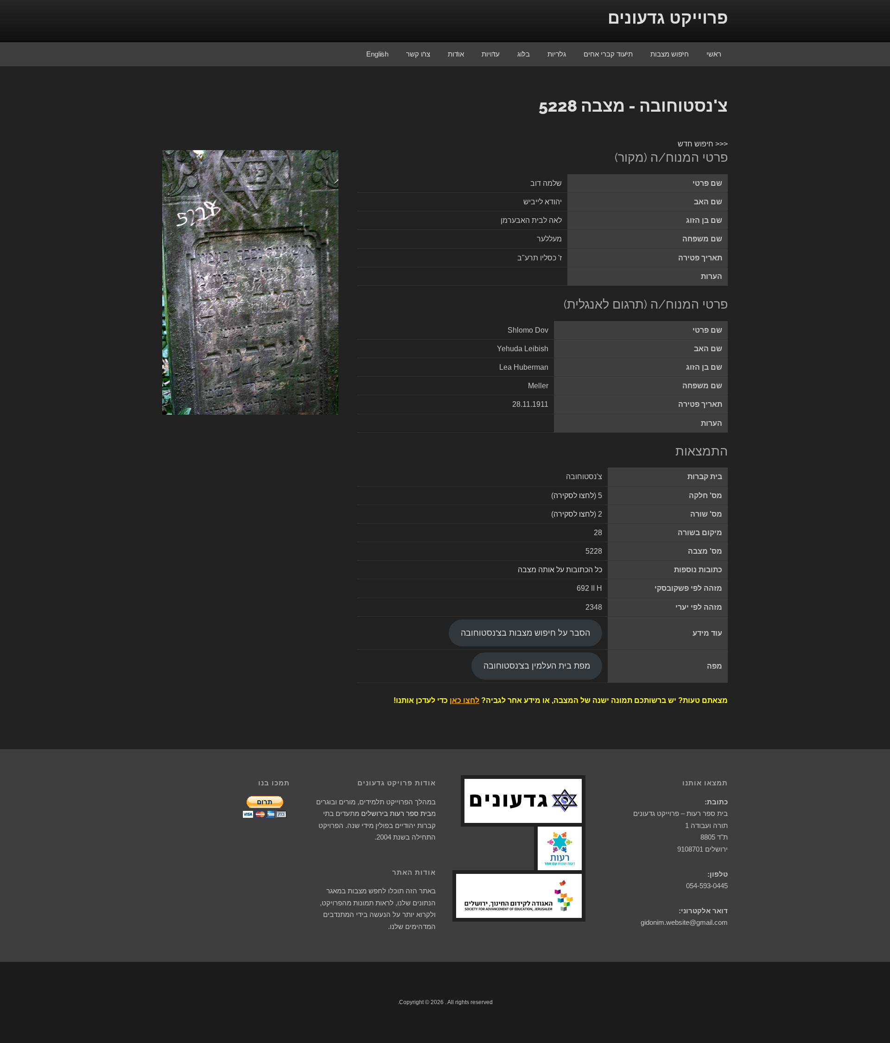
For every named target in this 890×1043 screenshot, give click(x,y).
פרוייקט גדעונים (668, 17)
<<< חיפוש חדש (703, 144)
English (377, 54)
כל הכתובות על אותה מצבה (560, 570)
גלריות (556, 54)
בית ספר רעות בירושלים (396, 813)
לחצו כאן (464, 700)
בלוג (523, 54)
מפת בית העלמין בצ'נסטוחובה (536, 665)
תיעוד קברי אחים (608, 54)
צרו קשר (418, 54)
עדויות (491, 54)
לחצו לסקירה (573, 495)
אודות (456, 54)
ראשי (713, 54)
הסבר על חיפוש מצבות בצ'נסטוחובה (525, 633)
